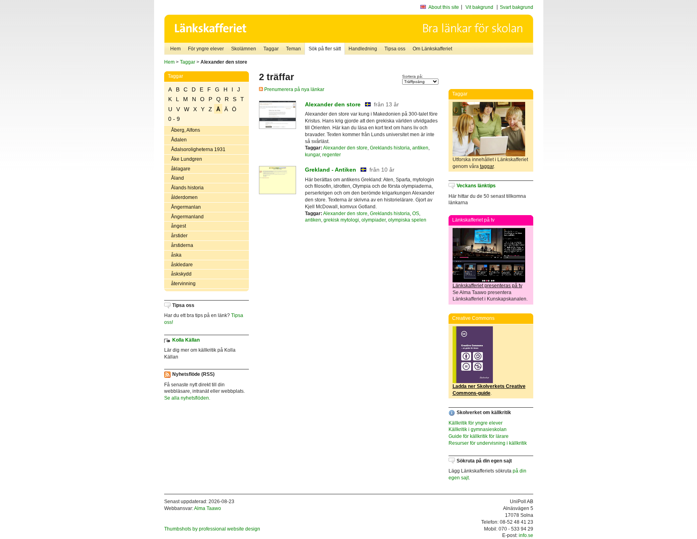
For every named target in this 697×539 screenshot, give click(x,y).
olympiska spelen (407, 220)
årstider (179, 235)
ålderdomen (184, 197)
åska (176, 255)
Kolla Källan (186, 340)
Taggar (271, 49)
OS (415, 213)
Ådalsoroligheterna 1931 (198, 149)
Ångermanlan (186, 207)
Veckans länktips (476, 186)
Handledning (362, 49)
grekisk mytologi (341, 220)
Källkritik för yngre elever (476, 423)
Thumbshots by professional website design (212, 529)
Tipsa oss (394, 49)
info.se (526, 535)
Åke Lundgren (186, 159)
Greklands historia (390, 148)
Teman (293, 49)
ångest (178, 226)
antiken (420, 148)
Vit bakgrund (479, 7)
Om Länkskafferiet (432, 49)
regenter (331, 155)
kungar (312, 155)
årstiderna (182, 245)
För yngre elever (206, 49)
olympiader (373, 220)
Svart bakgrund (516, 7)
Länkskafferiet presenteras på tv (487, 285)
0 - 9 (174, 119)
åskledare (182, 264)
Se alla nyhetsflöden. (187, 398)
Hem (175, 49)
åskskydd (181, 274)
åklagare (180, 169)
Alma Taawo (207, 508)
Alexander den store (333, 104)
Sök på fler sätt (325, 49)
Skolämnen (243, 49)
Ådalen (179, 140)
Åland (177, 178)
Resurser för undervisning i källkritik (488, 443)
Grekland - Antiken (330, 169)
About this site (443, 7)
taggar (487, 166)
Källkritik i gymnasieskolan (478, 429)
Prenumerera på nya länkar (293, 89)
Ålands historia (187, 188)
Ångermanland (187, 217)
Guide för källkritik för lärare (479, 436)
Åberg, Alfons (185, 130)
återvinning (183, 283)
